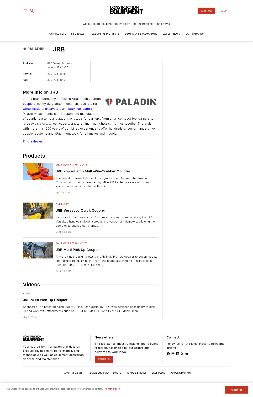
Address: (28, 63)
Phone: (27, 73)
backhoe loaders (80, 108)
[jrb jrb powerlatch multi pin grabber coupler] (38, 171)
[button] (25, 10)
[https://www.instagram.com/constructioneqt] (173, 353)
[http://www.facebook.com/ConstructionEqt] (168, 353)
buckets (86, 103)
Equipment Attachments (72, 164)
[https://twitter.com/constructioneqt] (182, 353)
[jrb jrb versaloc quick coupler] (38, 211)
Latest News (171, 34)
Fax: (25, 79)
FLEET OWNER (158, 373)
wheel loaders (33, 108)
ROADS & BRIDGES (136, 373)
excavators (53, 108)
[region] (126, 390)
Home (26, 293)
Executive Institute (105, 34)
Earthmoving (195, 34)
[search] (32, 10)
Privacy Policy (112, 389)
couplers (29, 103)
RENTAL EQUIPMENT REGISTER (105, 373)
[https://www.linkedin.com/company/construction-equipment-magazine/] (177, 353)
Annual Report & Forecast (67, 34)
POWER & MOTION (180, 373)
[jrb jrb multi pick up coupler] (38, 250)
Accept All (236, 390)
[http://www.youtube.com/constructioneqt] (187, 353)
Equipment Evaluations (141, 34)
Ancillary (62, 204)
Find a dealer (32, 141)
